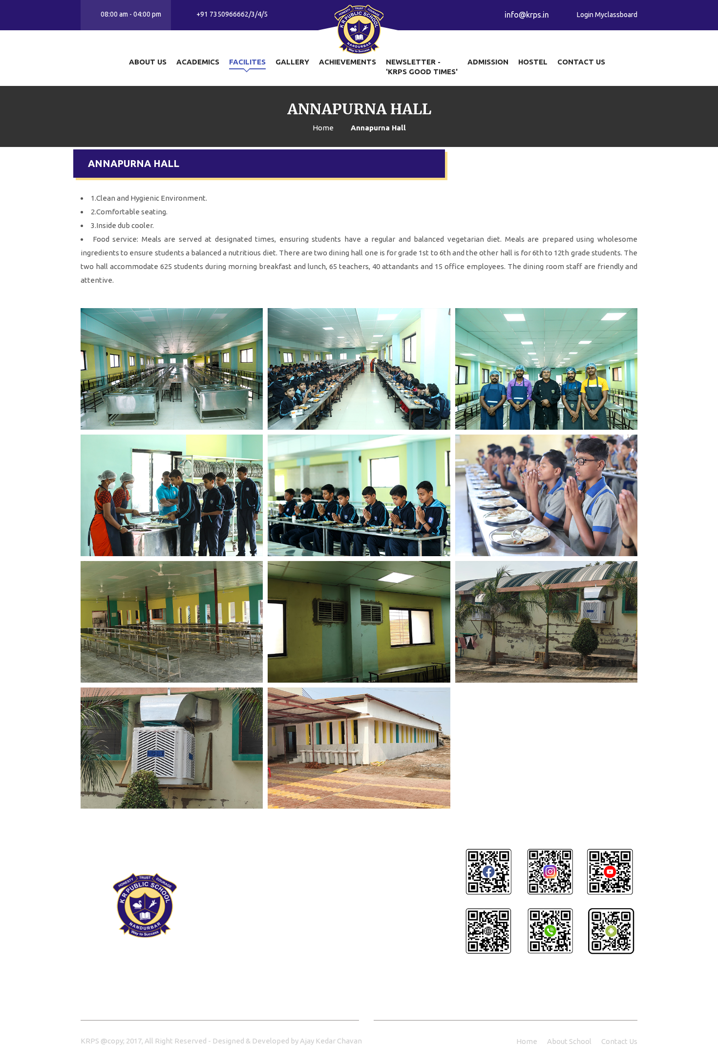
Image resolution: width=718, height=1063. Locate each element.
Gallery (292, 62)
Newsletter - (422, 67)
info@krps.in (277, 977)
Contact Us (581, 62)
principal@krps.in (285, 951)
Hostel (533, 62)
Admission (487, 62)
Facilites (247, 62)
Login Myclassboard (607, 15)
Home (526, 1041)
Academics (197, 62)
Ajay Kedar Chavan (331, 1041)
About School (569, 1041)
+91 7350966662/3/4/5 (296, 926)
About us (148, 62)
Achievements (347, 62)
